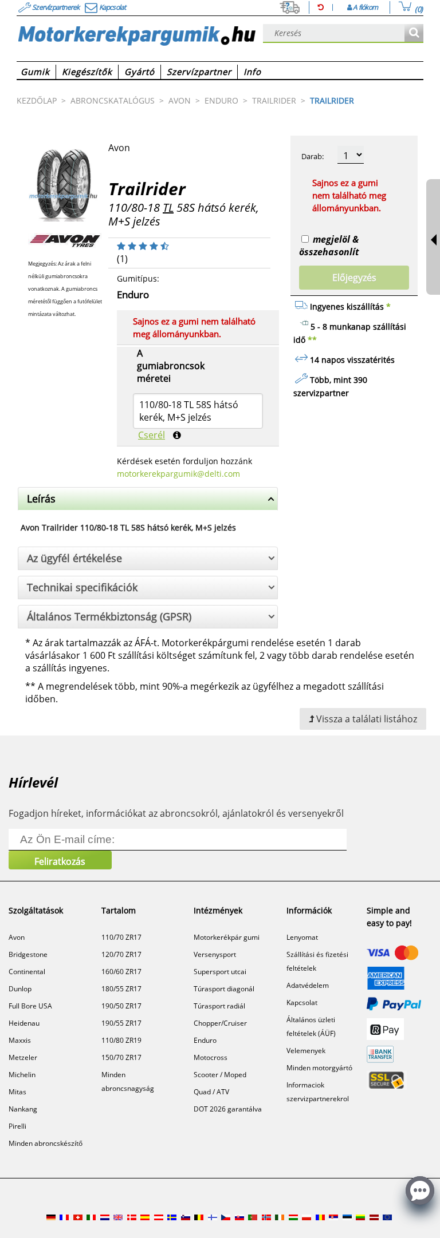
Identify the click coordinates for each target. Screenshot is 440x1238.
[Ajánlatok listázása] (413, 33)
